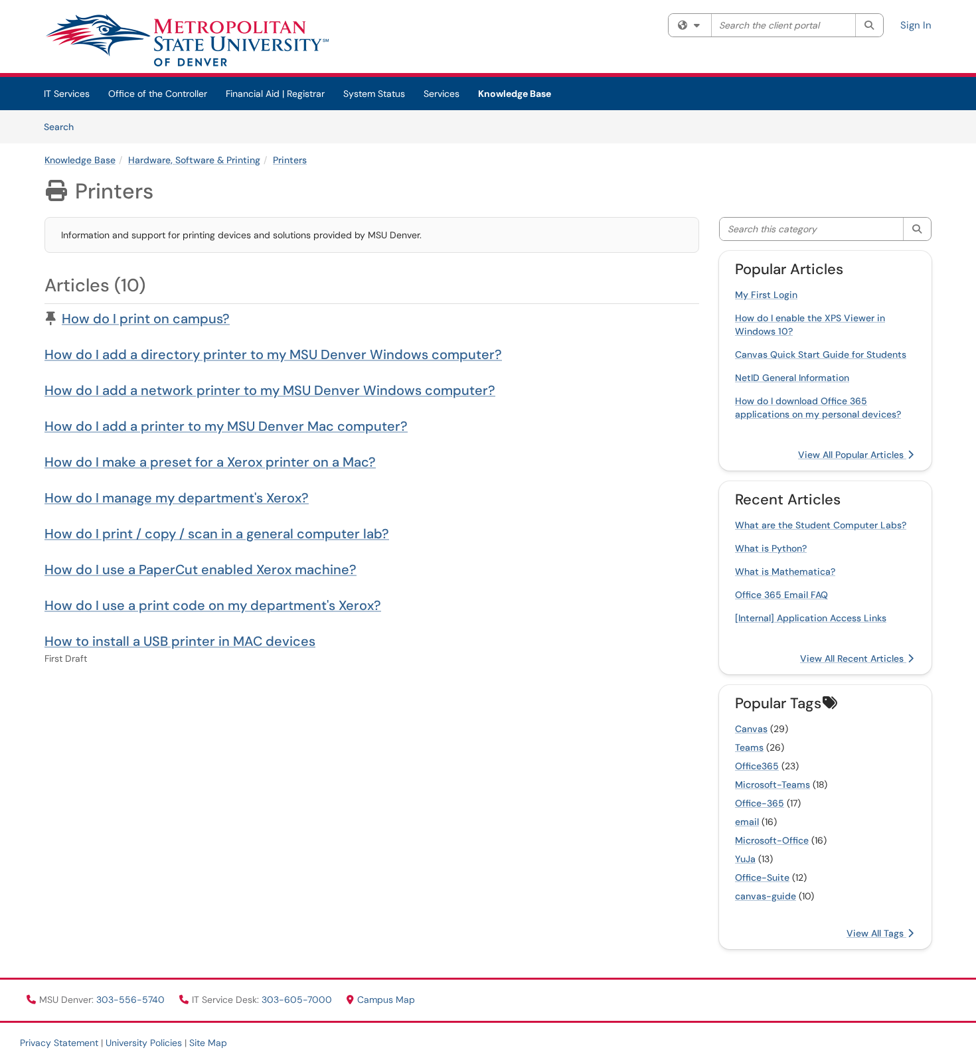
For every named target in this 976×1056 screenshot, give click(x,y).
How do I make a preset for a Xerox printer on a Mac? (210, 462)
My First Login (766, 295)
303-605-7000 (298, 1000)
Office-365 (759, 803)
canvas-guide (765, 896)
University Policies (144, 1043)
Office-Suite (762, 877)
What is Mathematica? (785, 571)
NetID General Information (792, 378)
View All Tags (876, 933)
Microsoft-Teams (772, 785)
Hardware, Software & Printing (194, 160)
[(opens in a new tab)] (186, 39)
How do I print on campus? (146, 318)
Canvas (751, 729)
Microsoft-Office (772, 840)
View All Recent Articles (853, 658)
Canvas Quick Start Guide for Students (820, 354)
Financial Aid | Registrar (275, 94)
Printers (290, 160)
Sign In (916, 25)
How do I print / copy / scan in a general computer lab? (216, 533)
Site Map (208, 1043)
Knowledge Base (514, 94)
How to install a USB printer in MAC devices (179, 641)
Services (441, 94)
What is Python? (771, 548)
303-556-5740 (131, 1000)
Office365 (757, 766)
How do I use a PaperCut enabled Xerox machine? (200, 569)
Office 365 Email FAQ (781, 595)
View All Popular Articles (852, 455)
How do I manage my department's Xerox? (176, 497)
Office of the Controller (157, 94)
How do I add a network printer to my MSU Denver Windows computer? (269, 390)
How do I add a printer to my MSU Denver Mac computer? (226, 426)
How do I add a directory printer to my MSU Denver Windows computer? (273, 354)
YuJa (745, 859)
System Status (374, 94)
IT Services (67, 94)
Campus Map (386, 1000)
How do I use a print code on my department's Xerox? (212, 605)
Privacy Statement (59, 1043)
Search (63, 126)
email (747, 822)
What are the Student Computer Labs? (820, 525)
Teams (749, 747)
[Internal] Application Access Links (810, 618)
